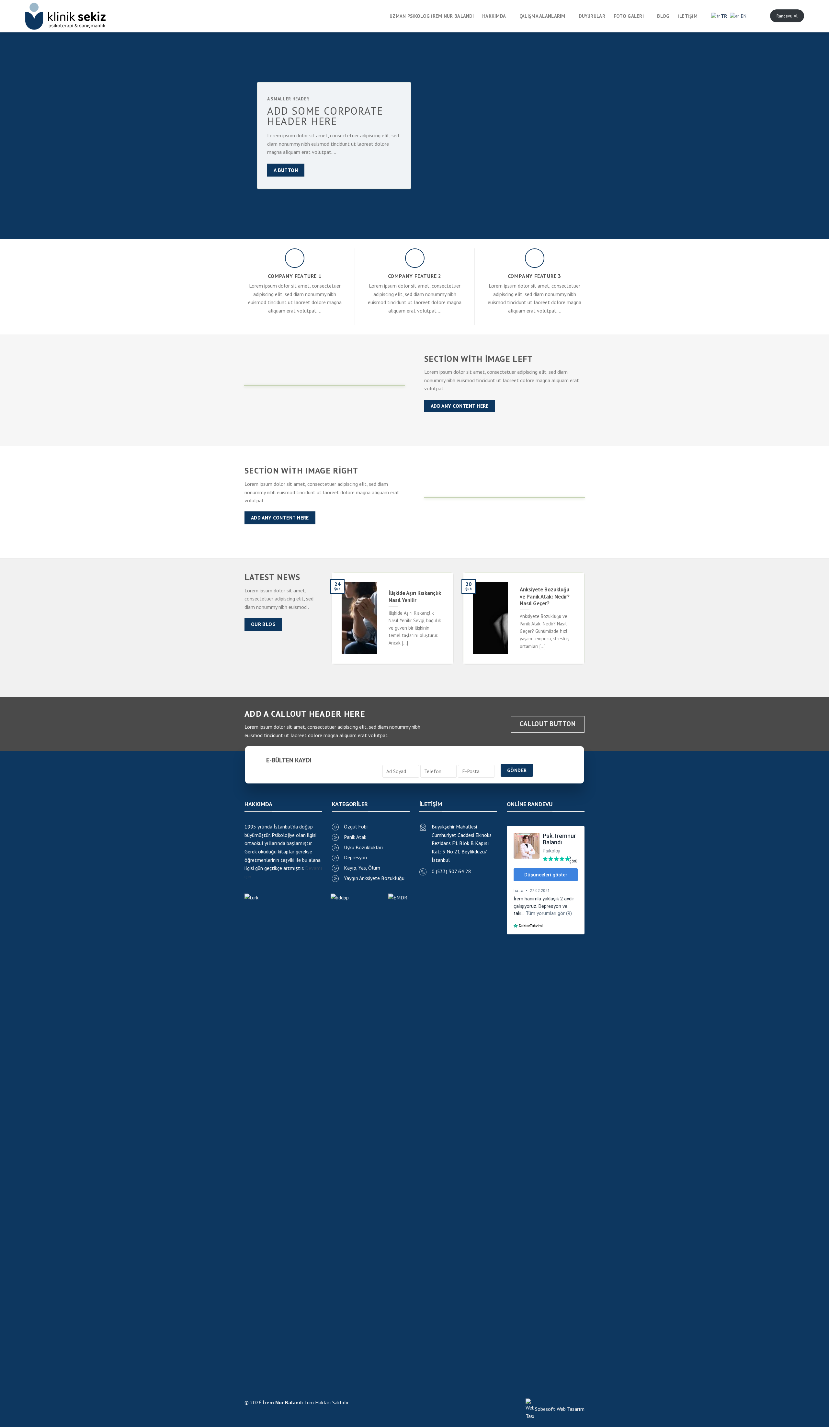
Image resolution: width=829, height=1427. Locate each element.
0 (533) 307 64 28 (451, 871)
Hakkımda (494, 16)
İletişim (688, 16)
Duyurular (592, 16)
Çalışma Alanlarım (542, 16)
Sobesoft (544, 1409)
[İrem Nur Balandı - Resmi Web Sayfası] (65, 16)
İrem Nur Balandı (283, 1402)
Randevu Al (787, 16)
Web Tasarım (571, 1409)
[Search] (759, 16)
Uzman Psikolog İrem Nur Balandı (432, 16)
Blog (663, 16)
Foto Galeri (629, 16)
